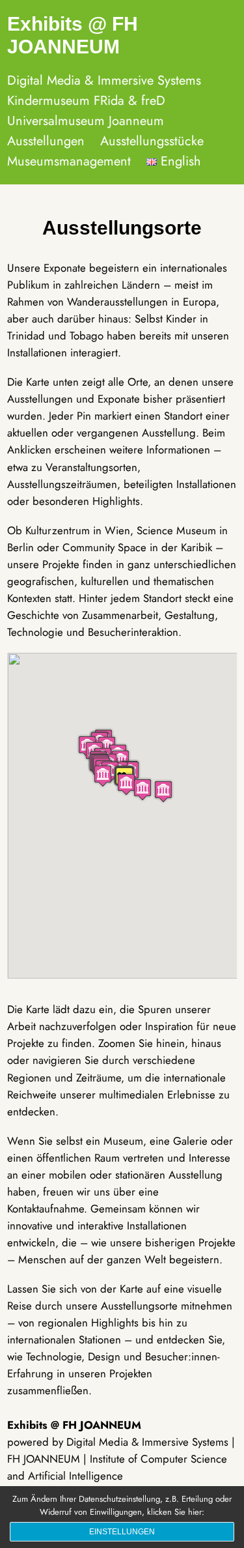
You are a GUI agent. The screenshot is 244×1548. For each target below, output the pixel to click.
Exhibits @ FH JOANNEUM (72, 35)
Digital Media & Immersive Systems (104, 80)
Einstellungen (122, 1531)
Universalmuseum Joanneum (85, 120)
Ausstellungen (46, 141)
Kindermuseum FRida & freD (86, 100)
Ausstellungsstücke (152, 141)
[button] (163, 791)
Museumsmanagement (69, 161)
